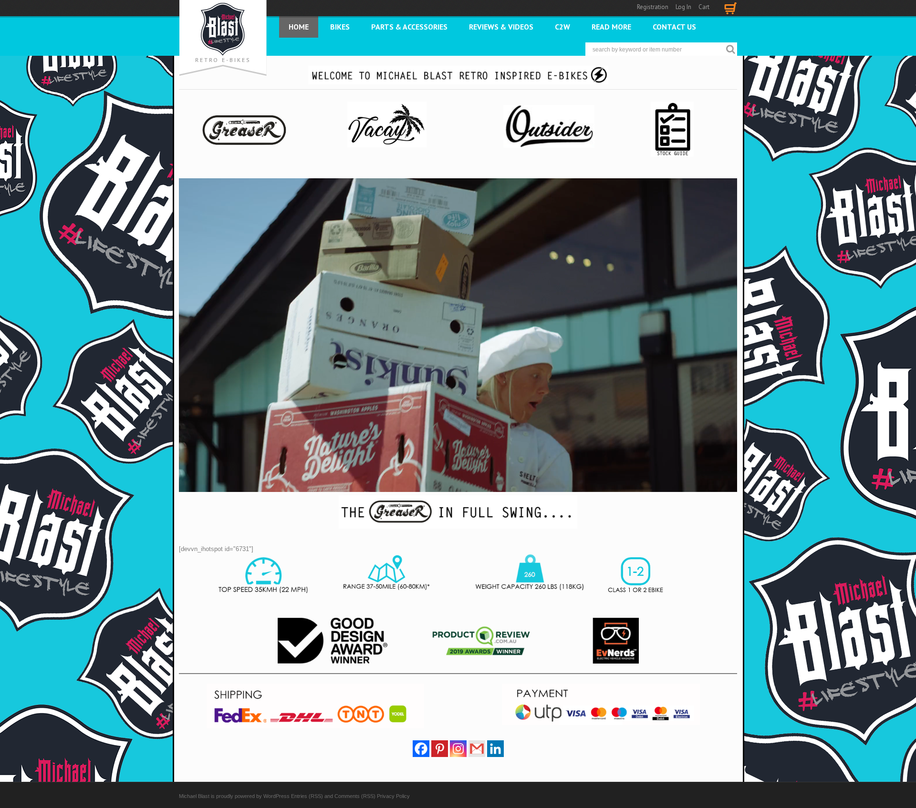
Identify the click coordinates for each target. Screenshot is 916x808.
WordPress (276, 796)
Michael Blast (194, 796)
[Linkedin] (495, 748)
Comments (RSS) (354, 796)
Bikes (340, 26)
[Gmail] (476, 748)
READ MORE (611, 26)
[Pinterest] (439, 748)
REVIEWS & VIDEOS (501, 26)
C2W (562, 26)
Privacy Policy (393, 796)
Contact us (674, 26)
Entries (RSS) (307, 796)
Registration (652, 7)
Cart (703, 7)
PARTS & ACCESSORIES (409, 26)
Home (299, 26)
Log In (683, 7)
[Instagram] (458, 748)
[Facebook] (421, 748)
